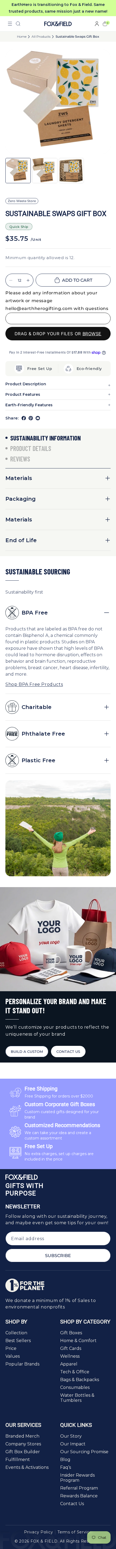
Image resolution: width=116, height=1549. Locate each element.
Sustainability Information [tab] (45, 438)
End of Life (21, 540)
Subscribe (58, 1255)
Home (21, 36)
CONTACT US (68, 1051)
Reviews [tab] (20, 459)
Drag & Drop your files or (58, 333)
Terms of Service (74, 1532)
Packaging (20, 499)
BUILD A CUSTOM (27, 1051)
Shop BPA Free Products (34, 684)
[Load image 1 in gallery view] (18, 170)
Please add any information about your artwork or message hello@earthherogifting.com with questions (56, 300)
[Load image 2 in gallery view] (44, 170)
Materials (18, 478)
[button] (10, 24)
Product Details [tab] (30, 448)
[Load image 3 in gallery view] (71, 170)
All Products (41, 36)
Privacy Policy (38, 1532)
